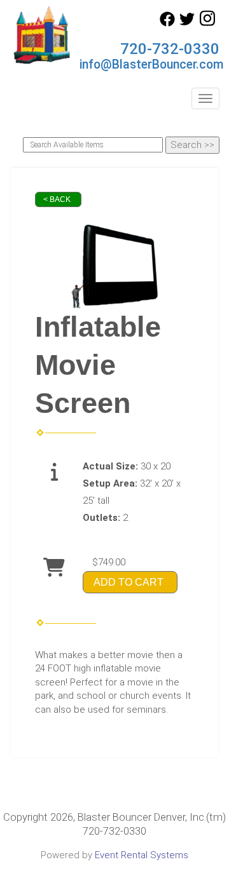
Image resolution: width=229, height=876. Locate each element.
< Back (57, 199)
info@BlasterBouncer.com (152, 64)
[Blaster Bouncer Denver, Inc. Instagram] (207, 23)
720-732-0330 (169, 49)
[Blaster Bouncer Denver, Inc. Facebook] (167, 23)
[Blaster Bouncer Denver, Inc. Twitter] (187, 23)
